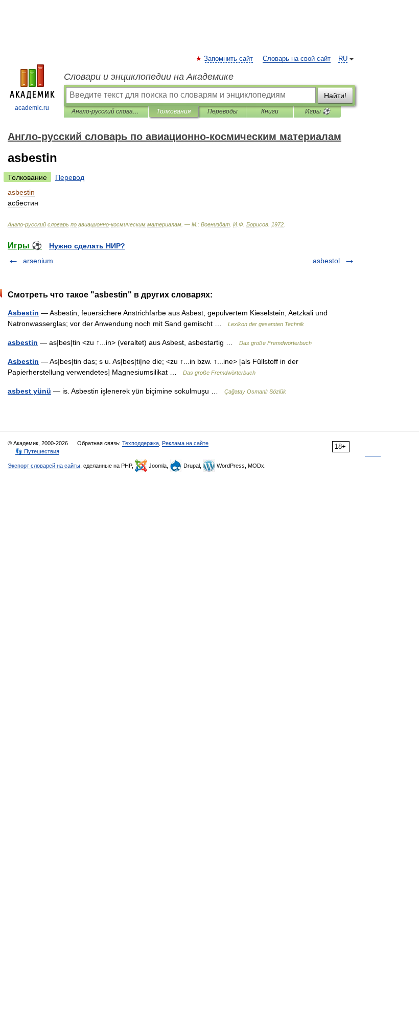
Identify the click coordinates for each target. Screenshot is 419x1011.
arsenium (38, 261)
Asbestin (23, 313)
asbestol (326, 261)
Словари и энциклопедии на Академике (149, 77)
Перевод (69, 177)
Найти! (335, 95)
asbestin (23, 342)
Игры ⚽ (317, 111)
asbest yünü (29, 391)
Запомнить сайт (229, 58)
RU (342, 58)
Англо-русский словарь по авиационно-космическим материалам (106, 111)
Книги (269, 111)
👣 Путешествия (37, 451)
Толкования (173, 111)
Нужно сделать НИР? (87, 246)
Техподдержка (140, 443)
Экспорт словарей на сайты (44, 466)
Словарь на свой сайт (297, 58)
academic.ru (32, 107)
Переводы (222, 111)
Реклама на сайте (185, 443)
